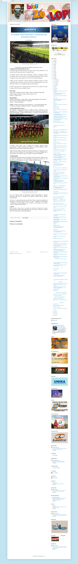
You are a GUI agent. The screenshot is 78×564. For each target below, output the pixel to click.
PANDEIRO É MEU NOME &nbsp (59, 125)
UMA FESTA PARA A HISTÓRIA (58, 198)
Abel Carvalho (54, 545)
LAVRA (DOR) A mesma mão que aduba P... (60, 204)
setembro (54, 84)
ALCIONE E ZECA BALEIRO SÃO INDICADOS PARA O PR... (58, 227)
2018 (53, 71)
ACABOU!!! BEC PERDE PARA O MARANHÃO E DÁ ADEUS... (58, 181)
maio (54, 89)
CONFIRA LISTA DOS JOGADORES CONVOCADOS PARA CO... (59, 276)
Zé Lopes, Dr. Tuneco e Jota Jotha (58, 151)
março (54, 312)
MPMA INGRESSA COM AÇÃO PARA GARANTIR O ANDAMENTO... (59, 250)
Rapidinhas (55, 103)
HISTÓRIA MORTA (56, 289)
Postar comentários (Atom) (17, 253)
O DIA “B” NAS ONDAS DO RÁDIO (58, 196)
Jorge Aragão (54, 477)
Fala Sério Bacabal (55, 497)
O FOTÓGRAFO (55, 304)
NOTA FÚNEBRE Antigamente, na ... (60, 131)
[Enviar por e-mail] (22, 217)
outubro (54, 82)
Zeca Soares (54, 482)
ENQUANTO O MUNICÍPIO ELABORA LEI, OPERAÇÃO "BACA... (60, 159)
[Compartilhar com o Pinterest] (27, 217)
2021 (53, 67)
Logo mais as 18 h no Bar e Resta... (60, 258)
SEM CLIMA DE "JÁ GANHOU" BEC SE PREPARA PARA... (59, 217)
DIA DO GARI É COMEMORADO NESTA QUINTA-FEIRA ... (59, 265)
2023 (53, 64)
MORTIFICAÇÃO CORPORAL (58, 238)
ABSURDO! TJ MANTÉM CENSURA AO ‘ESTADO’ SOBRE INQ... (59, 155)
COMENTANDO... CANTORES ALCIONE (60, 299)
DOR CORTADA (55, 191)
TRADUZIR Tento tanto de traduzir (58, 172)
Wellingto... (58, 281)
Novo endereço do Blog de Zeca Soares (58, 483)
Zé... (58, 267)
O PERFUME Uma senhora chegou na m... (60, 149)
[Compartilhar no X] (25, 217)
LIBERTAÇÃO (55, 290)
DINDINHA (55, 126)
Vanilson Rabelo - (55, 489)
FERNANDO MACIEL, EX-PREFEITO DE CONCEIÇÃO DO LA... (59, 245)
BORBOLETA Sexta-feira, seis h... (59, 199)
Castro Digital (54, 455)
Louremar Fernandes (56, 467)
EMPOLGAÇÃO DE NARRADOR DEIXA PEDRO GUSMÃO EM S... (59, 287)
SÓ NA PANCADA (56, 268)
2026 (53, 60)
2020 (53, 68)
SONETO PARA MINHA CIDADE (58, 203)
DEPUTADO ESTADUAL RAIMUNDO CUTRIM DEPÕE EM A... (59, 231)
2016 (53, 74)
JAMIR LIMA (55, 229)
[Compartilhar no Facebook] (26, 217)
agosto (54, 85)
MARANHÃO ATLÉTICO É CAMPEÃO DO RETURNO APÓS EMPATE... (60, 117)
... (57, 128)
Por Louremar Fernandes (57, 295)
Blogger (44, 556)
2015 (53, 75)
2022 (53, 65)
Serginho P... (58, 302)
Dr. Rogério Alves (55, 460)
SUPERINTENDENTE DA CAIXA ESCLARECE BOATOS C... (58, 187)
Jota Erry (54, 505)
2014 (53, 77)
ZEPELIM (54, 223)
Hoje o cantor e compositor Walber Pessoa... (60, 129)
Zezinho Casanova (55, 447)
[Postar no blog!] (24, 217)
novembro (55, 81)
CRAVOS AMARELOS (56, 121)
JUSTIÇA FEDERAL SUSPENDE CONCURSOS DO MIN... (58, 165)
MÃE (54, 166)
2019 (53, 70)
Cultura (54, 101)
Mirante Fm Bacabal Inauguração (58, 122)
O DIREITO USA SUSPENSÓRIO (60, 292)
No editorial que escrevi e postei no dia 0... (60, 294)
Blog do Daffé (54, 320)
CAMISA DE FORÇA (56, 225)
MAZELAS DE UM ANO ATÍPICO (58, 298)
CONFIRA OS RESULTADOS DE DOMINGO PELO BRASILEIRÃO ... (60, 119)
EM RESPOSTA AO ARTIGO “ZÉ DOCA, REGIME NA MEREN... (59, 100)
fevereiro (54, 313)
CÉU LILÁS (55, 270)
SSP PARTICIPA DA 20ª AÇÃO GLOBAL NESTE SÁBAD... (59, 220)
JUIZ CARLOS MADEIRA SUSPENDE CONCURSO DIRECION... (59, 157)
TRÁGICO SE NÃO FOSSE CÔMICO (59, 209)
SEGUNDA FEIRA (56, 106)
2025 (53, 61)
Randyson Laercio (55, 513)
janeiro (54, 315)
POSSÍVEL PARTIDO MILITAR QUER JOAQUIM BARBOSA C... (59, 94)
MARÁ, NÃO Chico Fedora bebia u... (60, 161)
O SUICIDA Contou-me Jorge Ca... (59, 185)
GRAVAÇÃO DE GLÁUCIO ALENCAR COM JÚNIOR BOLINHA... (60, 176)
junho (54, 88)
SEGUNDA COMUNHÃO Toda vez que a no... (60, 283)
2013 (53, 78)
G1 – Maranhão (55, 472)
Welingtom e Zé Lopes (57, 162)
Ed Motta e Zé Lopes (56, 142)
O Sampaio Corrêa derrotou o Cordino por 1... (60, 243)
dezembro (55, 79)
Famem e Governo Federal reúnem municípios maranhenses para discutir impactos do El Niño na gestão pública (59, 547)
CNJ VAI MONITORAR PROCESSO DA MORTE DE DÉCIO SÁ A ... (59, 115)
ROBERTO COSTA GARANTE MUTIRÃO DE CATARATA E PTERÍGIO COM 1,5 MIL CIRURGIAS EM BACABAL (59, 499)
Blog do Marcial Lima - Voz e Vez (58, 325)
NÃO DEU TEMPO (56, 108)
